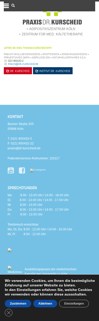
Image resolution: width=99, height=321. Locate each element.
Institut (54, 71)
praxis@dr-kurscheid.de (23, 64)
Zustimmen (18, 303)
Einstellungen (74, 303)
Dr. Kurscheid (19, 71)
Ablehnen (45, 303)
